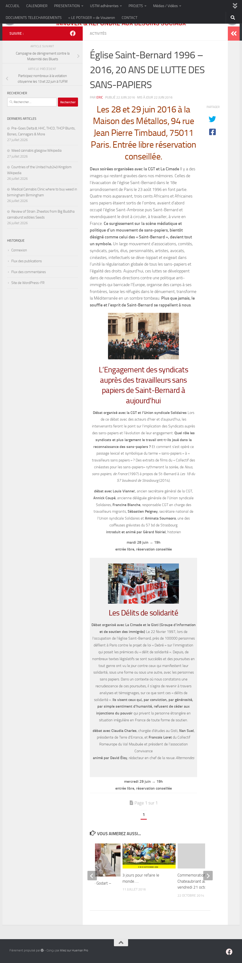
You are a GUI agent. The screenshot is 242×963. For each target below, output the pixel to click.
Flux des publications (26, 261)
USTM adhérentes (104, 6)
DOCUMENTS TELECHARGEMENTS (34, 17)
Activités (98, 33)
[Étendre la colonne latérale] (234, 33)
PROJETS (136, 6)
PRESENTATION (67, 6)
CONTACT (129, 17)
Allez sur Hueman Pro (74, 950)
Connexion (19, 250)
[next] (208, 875)
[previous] (92, 875)
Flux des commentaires (28, 272)
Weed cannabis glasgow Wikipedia (36, 150)
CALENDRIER (37, 6)
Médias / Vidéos (165, 6)
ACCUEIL (13, 6)
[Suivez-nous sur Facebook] (73, 33)
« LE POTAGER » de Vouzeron (91, 17)
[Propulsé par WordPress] (42, 950)
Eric (99, 97)
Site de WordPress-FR (27, 283)
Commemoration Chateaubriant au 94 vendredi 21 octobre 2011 (199, 881)
